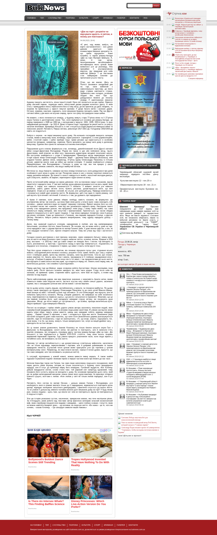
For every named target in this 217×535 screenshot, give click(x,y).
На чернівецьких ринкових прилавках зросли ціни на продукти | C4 (189, 75)
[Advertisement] (61, 423)
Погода (121, 242)
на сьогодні (123, 264)
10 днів (138, 264)
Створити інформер (195, 78)
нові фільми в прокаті (129, 435)
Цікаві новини (125, 413)
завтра (131, 264)
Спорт (96, 18)
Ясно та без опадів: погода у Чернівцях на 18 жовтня (185, 64)
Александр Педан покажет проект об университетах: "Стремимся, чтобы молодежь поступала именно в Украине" (139, 430)
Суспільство (54, 18)
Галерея (121, 18)
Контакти (134, 18)
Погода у (127, 244)
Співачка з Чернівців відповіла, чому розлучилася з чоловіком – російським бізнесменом (188, 33)
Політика (70, 18)
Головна (31, 18)
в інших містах (148, 264)
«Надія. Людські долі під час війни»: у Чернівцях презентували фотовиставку (189, 26)
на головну (36, 525)
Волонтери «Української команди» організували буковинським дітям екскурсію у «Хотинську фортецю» (188, 20)
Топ (42, 18)
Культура (83, 18)
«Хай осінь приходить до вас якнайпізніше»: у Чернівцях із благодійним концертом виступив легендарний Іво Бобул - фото (187, 57)
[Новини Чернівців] (175, 15)
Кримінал (107, 18)
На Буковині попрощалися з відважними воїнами (185, 45)
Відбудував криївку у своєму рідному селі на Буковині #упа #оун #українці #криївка (189, 50)
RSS (145, 18)
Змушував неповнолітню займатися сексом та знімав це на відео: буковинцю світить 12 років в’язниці (188, 39)
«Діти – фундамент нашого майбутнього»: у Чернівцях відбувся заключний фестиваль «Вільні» (188, 69)
